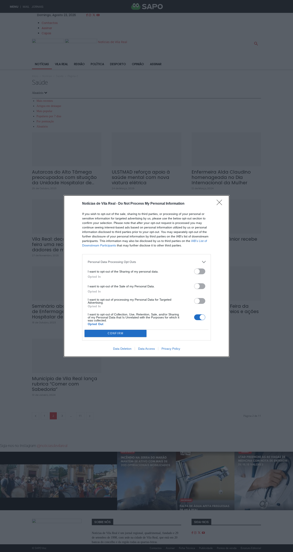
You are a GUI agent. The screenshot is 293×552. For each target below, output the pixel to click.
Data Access (146, 348)
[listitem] (146, 262)
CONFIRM (116, 333)
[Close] (221, 204)
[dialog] (146, 276)
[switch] (199, 271)
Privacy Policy (171, 348)
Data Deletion (122, 348)
